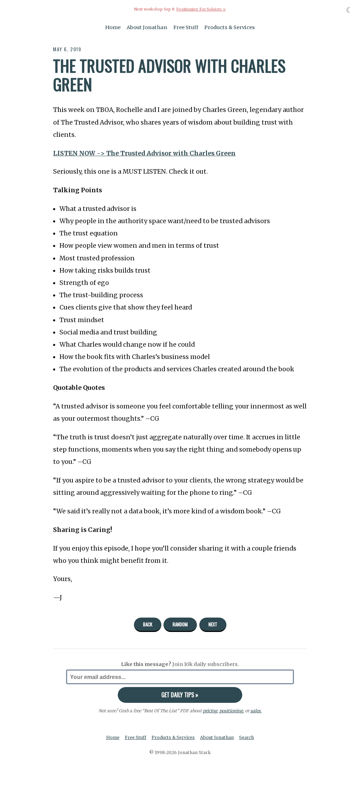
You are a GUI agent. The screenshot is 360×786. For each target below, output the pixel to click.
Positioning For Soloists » (201, 9)
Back (147, 624)
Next (212, 624)
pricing (210, 710)
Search (246, 737)
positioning (231, 710)
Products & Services (229, 27)
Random (180, 624)
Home (113, 27)
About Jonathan (147, 27)
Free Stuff (185, 27)
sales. (256, 710)
